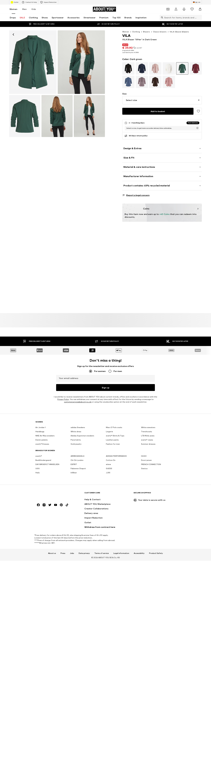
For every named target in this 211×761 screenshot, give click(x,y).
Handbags (39, 432)
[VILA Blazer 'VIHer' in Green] (24, 116)
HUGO (144, 456)
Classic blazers (160, 32)
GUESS (109, 469)
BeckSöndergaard (43, 460)
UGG (37, 469)
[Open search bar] (161, 17)
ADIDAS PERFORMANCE (116, 456)
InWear (74, 473)
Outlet (16, 2)
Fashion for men (113, 444)
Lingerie (109, 432)
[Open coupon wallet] (168, 9)
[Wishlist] (192, 9)
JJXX (108, 473)
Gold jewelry (76, 444)
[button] (162, 100)
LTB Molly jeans (147, 436)
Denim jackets (41, 440)
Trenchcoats (146, 432)
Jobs (72, 553)
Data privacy (84, 553)
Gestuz (144, 469)
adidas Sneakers (78, 427)
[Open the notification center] (184, 9)
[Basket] (200, 9)
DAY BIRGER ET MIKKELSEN (47, 464)
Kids (34, 9)
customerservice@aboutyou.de (78, 402)
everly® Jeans (147, 440)
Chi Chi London (77, 460)
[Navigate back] (13, 34)
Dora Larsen (146, 460)
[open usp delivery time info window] (197, 128)
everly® (38, 456)
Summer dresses (148, 444)
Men (24, 9)
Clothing (136, 32)
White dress (76, 432)
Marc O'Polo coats (114, 427)
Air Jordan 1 (40, 427)
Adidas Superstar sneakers (82, 436)
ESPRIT (74, 464)
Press (63, 553)
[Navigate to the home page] (51, 494)
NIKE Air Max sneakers (45, 436)
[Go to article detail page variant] (128, 68)
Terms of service (101, 553)
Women (13, 9)
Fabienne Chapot (78, 469)
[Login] (176, 9)
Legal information (121, 553)
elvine (108, 464)
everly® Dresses (42, 444)
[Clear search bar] (199, 17)
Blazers (146, 32)
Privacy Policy (63, 399)
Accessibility (139, 553)
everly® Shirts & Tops (115, 436)
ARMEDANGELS (77, 456)
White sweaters (148, 427)
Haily (37, 473)
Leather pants (112, 440)
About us (52, 553)
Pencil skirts (76, 440)
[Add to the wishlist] (198, 111)
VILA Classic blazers (179, 32)
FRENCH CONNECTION (151, 464)
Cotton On (110, 460)
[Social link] (38, 505)
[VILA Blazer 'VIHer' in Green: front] (33, 62)
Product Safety (156, 553)
